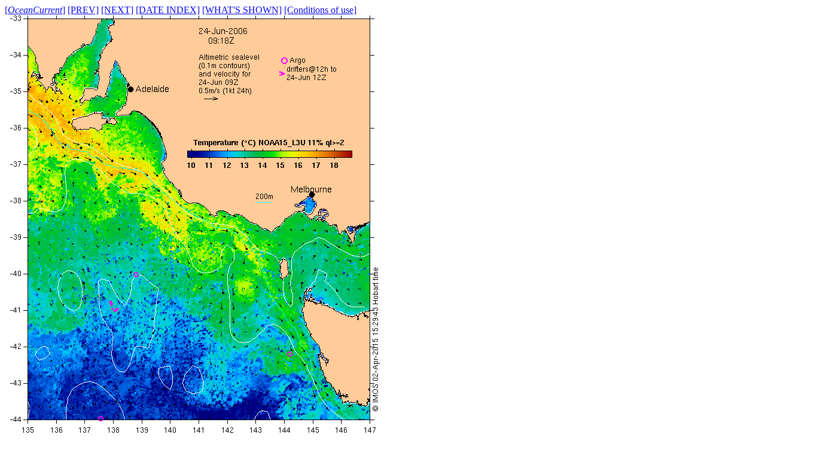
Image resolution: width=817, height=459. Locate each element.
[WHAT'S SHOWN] (242, 10)
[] (35, 10)
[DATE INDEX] (168, 10)
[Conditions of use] (320, 10)
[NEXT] (117, 10)
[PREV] (83, 10)
